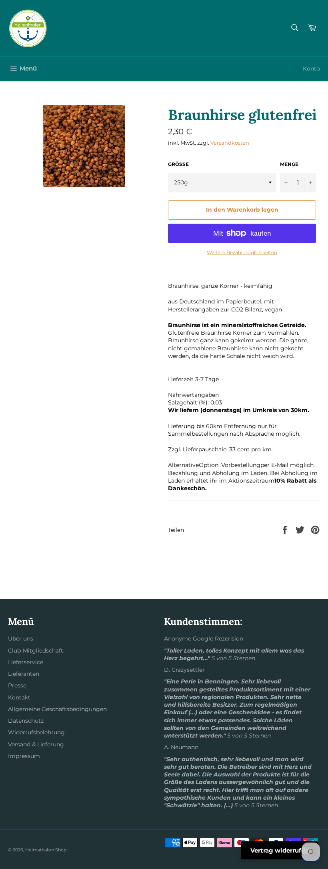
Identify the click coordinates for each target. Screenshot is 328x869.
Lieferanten (23, 673)
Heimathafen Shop (45, 850)
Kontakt (19, 697)
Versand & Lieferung (36, 744)
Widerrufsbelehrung (36, 732)
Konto (311, 68)
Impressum (24, 756)
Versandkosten (229, 142)
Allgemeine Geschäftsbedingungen (57, 709)
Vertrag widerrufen (279, 850)
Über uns (20, 638)
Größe (178, 164)
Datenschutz (26, 720)
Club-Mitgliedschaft (35, 650)
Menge (289, 164)
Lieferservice (25, 662)
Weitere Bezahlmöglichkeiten (242, 252)
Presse (17, 685)
